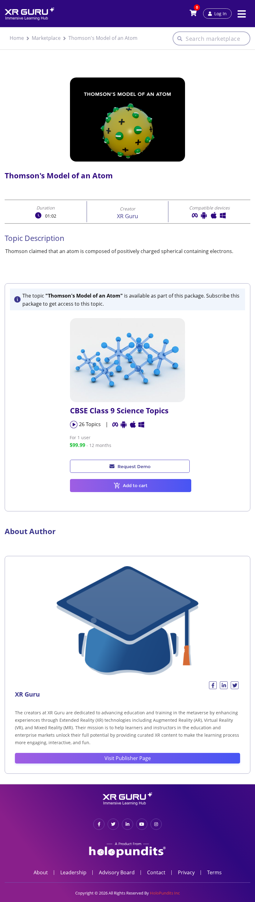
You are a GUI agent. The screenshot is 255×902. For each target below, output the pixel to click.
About (41, 872)
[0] (193, 13)
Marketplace (46, 38)
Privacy (186, 872)
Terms (214, 872)
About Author (30, 531)
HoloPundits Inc (165, 893)
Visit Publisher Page (127, 758)
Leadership (73, 872)
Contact (156, 872)
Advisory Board (117, 872)
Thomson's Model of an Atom (102, 38)
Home (17, 38)
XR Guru (127, 216)
